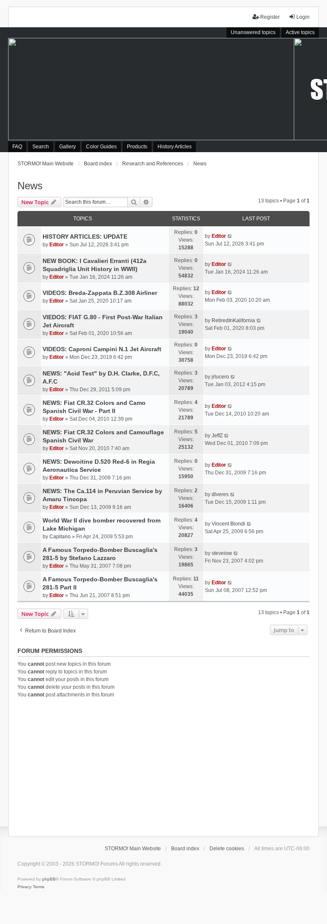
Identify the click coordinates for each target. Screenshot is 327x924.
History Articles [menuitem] (175, 147)
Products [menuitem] (137, 147)
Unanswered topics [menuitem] (253, 32)
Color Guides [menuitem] (101, 147)
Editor (56, 245)
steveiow (222, 553)
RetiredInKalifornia (233, 320)
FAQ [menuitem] (17, 147)
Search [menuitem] (40, 147)
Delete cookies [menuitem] (226, 849)
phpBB (49, 879)
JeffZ (217, 436)
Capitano (60, 537)
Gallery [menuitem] (67, 147)
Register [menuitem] (270, 17)
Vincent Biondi (228, 524)
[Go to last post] (230, 236)
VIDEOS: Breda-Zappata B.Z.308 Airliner (100, 292)
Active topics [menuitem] (300, 32)
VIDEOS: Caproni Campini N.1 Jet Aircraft (102, 349)
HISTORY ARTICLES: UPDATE (85, 236)
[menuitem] (24, 887)
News (30, 185)
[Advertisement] (163, 766)
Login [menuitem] (303, 17)
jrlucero (220, 377)
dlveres (220, 494)
